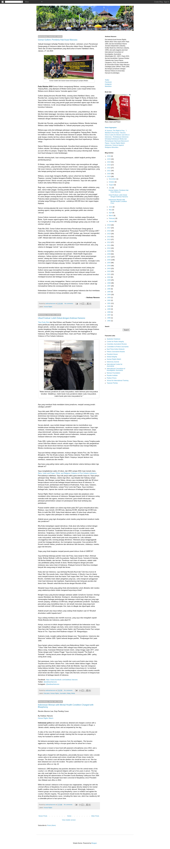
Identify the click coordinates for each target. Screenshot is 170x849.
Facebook (108, 82)
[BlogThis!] (83, 303)
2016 (109, 231)
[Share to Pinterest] (90, 303)
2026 (109, 156)
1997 (109, 286)
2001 (109, 274)
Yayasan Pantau (112, 383)
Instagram (108, 84)
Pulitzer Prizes (111, 378)
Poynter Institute (112, 375)
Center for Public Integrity (115, 341)
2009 (109, 251)
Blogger (94, 843)
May (110, 210)
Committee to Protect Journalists (118, 347)
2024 (109, 162)
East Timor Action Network (115, 349)
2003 (109, 268)
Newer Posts (43, 816)
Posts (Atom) (51, 825)
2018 (109, 225)
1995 (109, 292)
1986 (109, 318)
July (110, 188)
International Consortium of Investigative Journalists (116, 369)
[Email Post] (76, 303)
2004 (109, 266)
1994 (109, 294)
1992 (109, 300)
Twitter (107, 80)
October (112, 182)
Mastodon (108, 86)
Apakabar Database (113, 339)
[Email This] (81, 303)
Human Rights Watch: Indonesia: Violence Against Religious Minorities (115, 145)
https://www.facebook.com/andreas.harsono (62, 680)
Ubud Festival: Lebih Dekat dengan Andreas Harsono (61, 318)
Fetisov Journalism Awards (116, 351)
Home (69, 816)
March (111, 215)
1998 (109, 283)
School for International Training (117, 380)
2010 (109, 248)
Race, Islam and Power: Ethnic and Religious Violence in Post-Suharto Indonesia (67, 473)
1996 (109, 289)
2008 (109, 254)
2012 (109, 242)
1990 (109, 306)
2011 (109, 245)
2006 (109, 260)
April (110, 213)
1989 (109, 309)
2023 (109, 165)
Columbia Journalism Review (117, 344)
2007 (109, 257)
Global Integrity (112, 357)
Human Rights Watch (45, 718)
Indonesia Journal (113, 362)
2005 (109, 263)
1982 (109, 321)
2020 (109, 174)
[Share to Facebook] (88, 303)
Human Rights (48, 306)
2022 (109, 168)
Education (47, 693)
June (111, 207)
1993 (109, 297)
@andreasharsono (50, 682)
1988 (109, 312)
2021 (109, 171)
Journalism (63, 693)
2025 (109, 159)
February (112, 218)
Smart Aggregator (111, 127)
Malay (69, 693)
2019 (109, 176)
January (112, 221)
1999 (109, 280)
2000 (109, 277)
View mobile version (69, 820)
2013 (109, 239)
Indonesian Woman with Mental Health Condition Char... (118, 201)
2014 (109, 237)
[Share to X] (85, 303)
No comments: (69, 303)
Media (73, 693)
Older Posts (95, 816)
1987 (109, 315)
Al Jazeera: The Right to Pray (115, 130)
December (112, 179)
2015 (109, 234)
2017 (109, 228)
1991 (109, 303)
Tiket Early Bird (43, 322)
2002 (109, 271)
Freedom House (112, 354)
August (111, 185)
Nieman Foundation (113, 373)
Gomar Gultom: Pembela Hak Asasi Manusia (57, 40)
